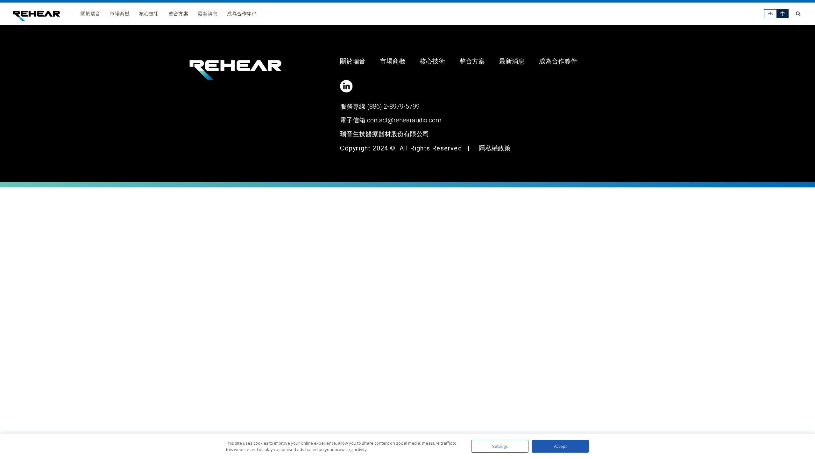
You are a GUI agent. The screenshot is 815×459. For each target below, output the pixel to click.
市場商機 (120, 14)
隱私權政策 (495, 148)
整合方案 (178, 14)
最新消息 (207, 14)
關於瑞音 (90, 14)
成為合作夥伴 (242, 14)
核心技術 (149, 14)
